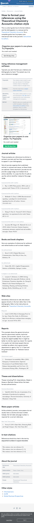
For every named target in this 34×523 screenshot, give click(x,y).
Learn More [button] (9, 520)
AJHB (6, 494)
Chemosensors (9, 492)
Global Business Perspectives (13, 496)
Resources (10, 11)
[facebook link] (17, 508)
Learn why (31, 6)
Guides (4, 11)
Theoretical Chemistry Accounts (12, 32)
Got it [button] (24, 520)
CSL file (24, 95)
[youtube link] (20, 508)
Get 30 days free (9, 56)
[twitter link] (14, 508)
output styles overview (20, 89)
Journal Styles (19, 11)
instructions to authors (19, 106)
